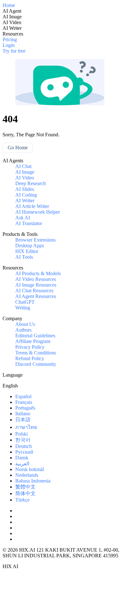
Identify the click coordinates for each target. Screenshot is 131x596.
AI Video (24, 177)
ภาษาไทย (26, 427)
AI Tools (24, 257)
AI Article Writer (32, 206)
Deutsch (23, 446)
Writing (22, 307)
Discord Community (35, 364)
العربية (22, 463)
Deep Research (30, 183)
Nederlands (26, 475)
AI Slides (24, 189)
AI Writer (24, 200)
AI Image (24, 172)
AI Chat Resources (34, 290)
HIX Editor (26, 251)
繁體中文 (25, 486)
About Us (25, 324)
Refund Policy (29, 358)
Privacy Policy (30, 347)
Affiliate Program (32, 341)
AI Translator (28, 223)
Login (9, 45)
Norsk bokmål (29, 469)
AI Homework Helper (37, 212)
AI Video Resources (35, 279)
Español (23, 396)
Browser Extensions (35, 240)
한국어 (23, 440)
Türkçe (22, 499)
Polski (21, 434)
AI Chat (23, 166)
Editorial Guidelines (35, 335)
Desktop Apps (29, 245)
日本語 (23, 419)
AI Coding (26, 195)
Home (9, 5)
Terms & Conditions (35, 352)
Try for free (14, 51)
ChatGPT (25, 302)
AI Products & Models (38, 273)
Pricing (10, 39)
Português (25, 408)
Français (23, 402)
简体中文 (25, 493)
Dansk (21, 457)
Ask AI (22, 217)
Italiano (22, 413)
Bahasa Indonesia (33, 480)
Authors (23, 330)
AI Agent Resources (35, 296)
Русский (24, 452)
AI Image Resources (35, 285)
